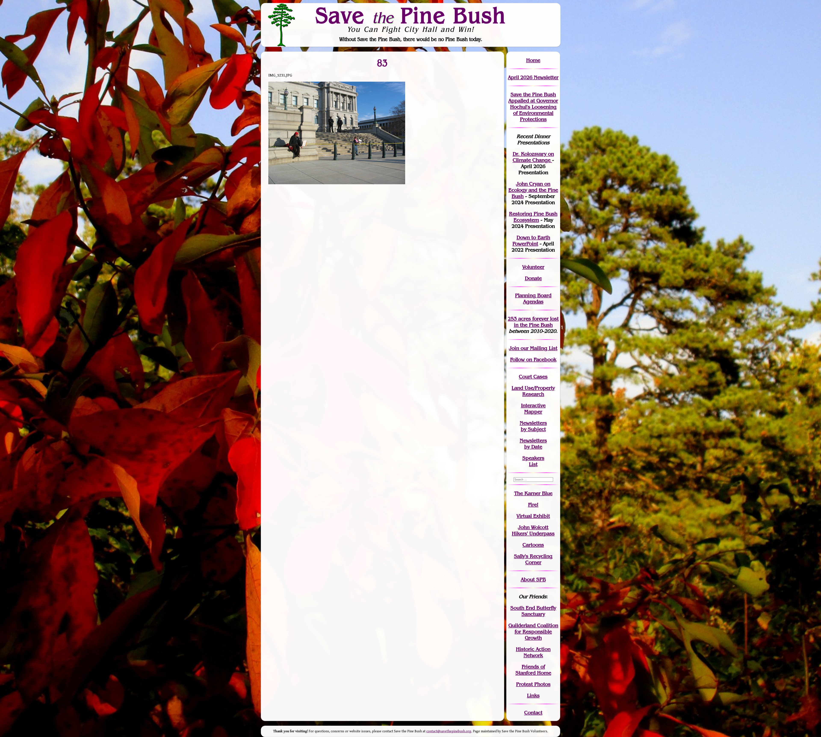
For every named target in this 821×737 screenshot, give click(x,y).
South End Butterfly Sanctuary (533, 611)
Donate (533, 278)
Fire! (533, 504)
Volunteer (533, 267)
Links (533, 695)
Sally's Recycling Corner (533, 559)
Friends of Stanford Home (533, 669)
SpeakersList (533, 461)
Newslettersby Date (533, 443)
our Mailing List (538, 348)
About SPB (533, 579)
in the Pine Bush (536, 321)
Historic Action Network (533, 652)
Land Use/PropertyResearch (533, 391)
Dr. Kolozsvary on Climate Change (533, 157)
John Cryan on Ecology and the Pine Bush (533, 190)
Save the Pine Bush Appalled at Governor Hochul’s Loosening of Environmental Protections (533, 106)
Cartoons (533, 545)
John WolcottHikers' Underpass (533, 530)
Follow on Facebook (533, 359)
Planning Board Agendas (533, 298)
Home (533, 60)
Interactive (533, 405)
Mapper (533, 411)
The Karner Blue (533, 493)
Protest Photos (533, 684)
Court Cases (533, 376)
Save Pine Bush (410, 15)
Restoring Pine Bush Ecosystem (533, 217)
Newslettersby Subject (533, 426)
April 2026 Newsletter (533, 77)
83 (382, 62)
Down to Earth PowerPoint (531, 240)
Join (514, 348)
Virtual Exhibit (533, 516)
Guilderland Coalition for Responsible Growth (533, 631)
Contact (533, 712)
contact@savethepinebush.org (448, 731)
